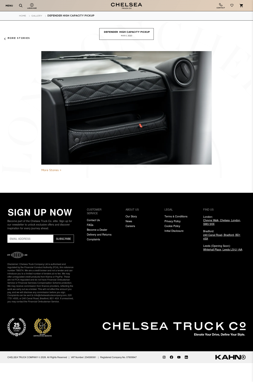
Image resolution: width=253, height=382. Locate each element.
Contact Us (93, 220)
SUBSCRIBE (63, 239)
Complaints (93, 239)
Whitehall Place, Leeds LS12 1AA (222, 249)
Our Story (131, 216)
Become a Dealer (97, 229)
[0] (232, 6)
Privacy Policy (172, 221)
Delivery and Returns (99, 234)
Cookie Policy (172, 226)
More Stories (19, 38)
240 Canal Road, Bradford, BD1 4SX (221, 236)
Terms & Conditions (175, 216)
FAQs (90, 225)
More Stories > (51, 170)
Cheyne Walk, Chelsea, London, (222, 222)
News (129, 221)
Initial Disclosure (174, 231)
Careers (130, 226)
